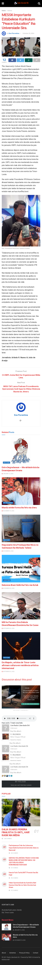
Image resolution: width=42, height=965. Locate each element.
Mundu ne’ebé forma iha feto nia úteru (19, 507)
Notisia (9, 10)
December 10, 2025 (8, 510)
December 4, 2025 (8, 551)
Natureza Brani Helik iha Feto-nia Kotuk (20, 585)
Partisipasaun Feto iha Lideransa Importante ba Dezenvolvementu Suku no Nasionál (24, 848)
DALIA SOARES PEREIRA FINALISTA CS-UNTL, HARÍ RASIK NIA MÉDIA (15, 832)
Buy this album (15, 731)
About (4, 953)
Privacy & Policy (24, 953)
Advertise (12, 953)
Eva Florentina (14, 33)
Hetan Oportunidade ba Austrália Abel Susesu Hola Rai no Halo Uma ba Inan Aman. (22, 885)
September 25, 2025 (8, 628)
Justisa (7, 580)
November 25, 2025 (8, 588)
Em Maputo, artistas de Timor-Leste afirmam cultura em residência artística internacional (20, 665)
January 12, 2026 (8, 473)
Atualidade (8, 503)
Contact (35, 953)
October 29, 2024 (28, 33)
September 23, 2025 (8, 671)
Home (4, 10)
